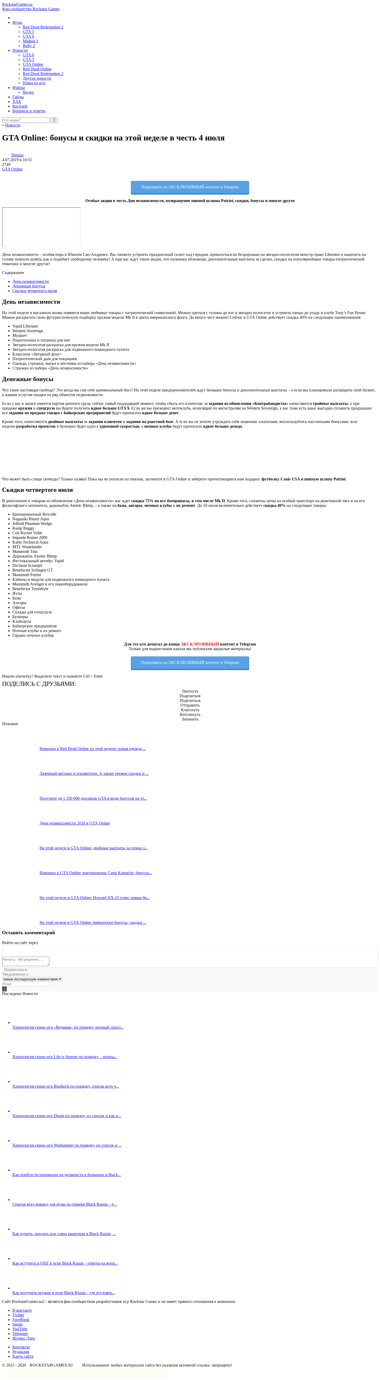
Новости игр (34, 83)
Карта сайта (22, 1356)
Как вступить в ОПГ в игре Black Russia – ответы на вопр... (65, 1263)
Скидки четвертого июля (34, 290)
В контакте (22, 1310)
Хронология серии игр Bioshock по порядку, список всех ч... (65, 1086)
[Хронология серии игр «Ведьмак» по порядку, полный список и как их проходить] (31, 1022)
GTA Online (33, 64)
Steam (17, 1324)
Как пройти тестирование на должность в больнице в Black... (66, 1175)
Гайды (18, 97)
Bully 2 (29, 45)
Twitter (18, 1315)
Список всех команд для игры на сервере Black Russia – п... (64, 1204)
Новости (20, 50)
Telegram (20, 1333)
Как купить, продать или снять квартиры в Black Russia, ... (64, 1233)
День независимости (30, 281)
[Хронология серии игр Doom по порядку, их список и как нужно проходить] (31, 1111)
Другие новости (37, 78)
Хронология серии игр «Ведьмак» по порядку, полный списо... (68, 1027)
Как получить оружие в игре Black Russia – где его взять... (63, 1292)
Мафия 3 (30, 41)
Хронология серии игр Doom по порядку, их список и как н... (66, 1116)
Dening (17, 155)
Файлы (18, 87)
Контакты (21, 1347)
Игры (17, 22)
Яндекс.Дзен (23, 1338)
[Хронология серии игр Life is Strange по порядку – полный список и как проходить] (31, 1052)
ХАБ (16, 101)
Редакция (20, 1351)
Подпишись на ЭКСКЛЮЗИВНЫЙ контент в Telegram (190, 187)
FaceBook (20, 1319)
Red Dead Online (37, 69)
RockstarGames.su (30, 6)
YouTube (19, 1329)
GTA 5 (28, 31)
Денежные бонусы (28, 286)
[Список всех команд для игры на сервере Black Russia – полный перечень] (31, 1199)
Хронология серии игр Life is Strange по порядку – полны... (64, 1057)
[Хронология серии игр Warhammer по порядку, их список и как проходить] (31, 1140)
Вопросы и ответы (28, 111)
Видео (28, 92)
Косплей (19, 106)
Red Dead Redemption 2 (43, 27)
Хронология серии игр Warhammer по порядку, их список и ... (66, 1145)
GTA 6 (28, 36)
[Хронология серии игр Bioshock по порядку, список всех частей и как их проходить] (31, 1081)
